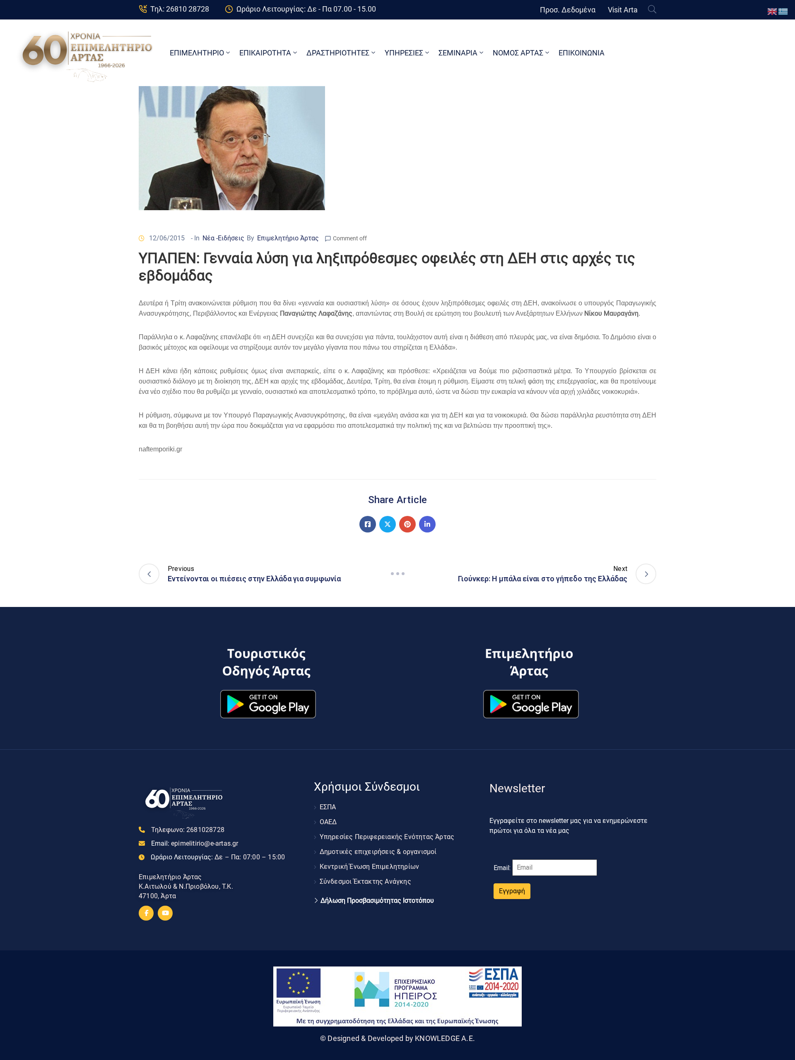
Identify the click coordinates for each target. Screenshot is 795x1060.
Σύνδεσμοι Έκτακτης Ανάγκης (365, 881)
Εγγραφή (512, 891)
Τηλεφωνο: (187, 830)
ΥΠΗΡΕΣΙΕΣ (404, 52)
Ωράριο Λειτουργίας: (218, 857)
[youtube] (165, 913)
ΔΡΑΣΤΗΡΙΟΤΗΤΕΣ (337, 52)
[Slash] (397, 574)
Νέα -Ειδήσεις (223, 238)
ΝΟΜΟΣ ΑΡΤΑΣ (518, 52)
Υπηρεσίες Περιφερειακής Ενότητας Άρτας (387, 837)
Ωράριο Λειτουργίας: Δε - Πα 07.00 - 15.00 (306, 9)
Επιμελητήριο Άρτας (288, 238)
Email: (194, 843)
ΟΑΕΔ (328, 822)
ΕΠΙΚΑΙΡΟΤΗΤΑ (265, 52)
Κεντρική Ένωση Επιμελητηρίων (369, 867)
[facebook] (146, 913)
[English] (772, 11)
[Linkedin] (427, 524)
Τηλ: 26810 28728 (179, 9)
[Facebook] (367, 524)
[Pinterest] (407, 524)
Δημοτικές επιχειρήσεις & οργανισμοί (378, 852)
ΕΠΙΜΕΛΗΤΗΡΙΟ (197, 52)
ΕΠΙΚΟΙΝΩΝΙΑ (582, 52)
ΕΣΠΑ (328, 807)
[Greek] (783, 11)
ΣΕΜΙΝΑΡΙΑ (457, 52)
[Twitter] (387, 524)
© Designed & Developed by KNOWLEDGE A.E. (397, 1038)
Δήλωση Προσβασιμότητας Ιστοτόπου (377, 900)
